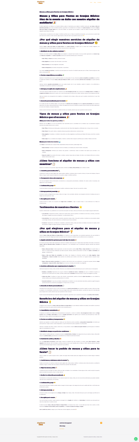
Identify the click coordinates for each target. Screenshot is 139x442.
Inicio (91, 2)
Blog (95, 2)
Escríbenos (62, 428)
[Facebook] (101, 423)
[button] (135, 438)
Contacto (99, 2)
